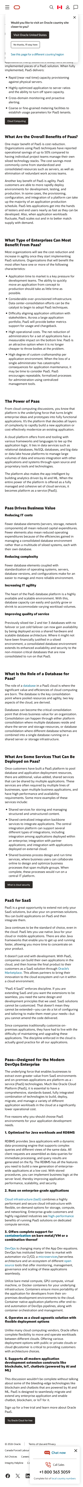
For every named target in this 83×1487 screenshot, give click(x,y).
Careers (25, 1456)
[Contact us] (75, 7)
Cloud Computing (16, 121)
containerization (18, 1235)
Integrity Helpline (14, 1462)
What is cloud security (18, 884)
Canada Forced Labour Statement (23, 1450)
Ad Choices (11, 1456)
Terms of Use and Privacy (42, 1444)
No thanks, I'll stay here (25, 44)
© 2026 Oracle (13, 1444)
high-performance (61, 1216)
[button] (7, 7)
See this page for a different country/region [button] (37, 54)
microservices (48, 1257)
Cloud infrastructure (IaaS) (23, 1199)
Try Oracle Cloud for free (19, 1420)
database (29, 685)
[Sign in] (67, 7)
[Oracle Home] (17, 7)
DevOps (10, 1248)
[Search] (51, 7)
